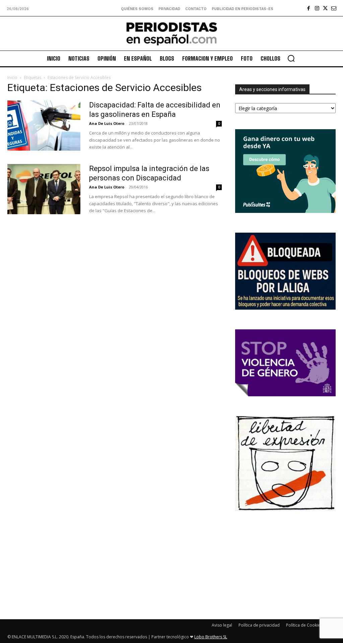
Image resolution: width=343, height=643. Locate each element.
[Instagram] (317, 8)
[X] (325, 8)
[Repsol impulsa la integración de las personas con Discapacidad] (43, 189)
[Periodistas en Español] (171, 33)
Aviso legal (222, 625)
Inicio (12, 77)
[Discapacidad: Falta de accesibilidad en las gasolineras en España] (43, 125)
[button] (291, 58)
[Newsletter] (333, 8)
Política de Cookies (304, 625)
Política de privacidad (259, 625)
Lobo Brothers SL (210, 637)
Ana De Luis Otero (106, 123)
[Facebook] (308, 8)
